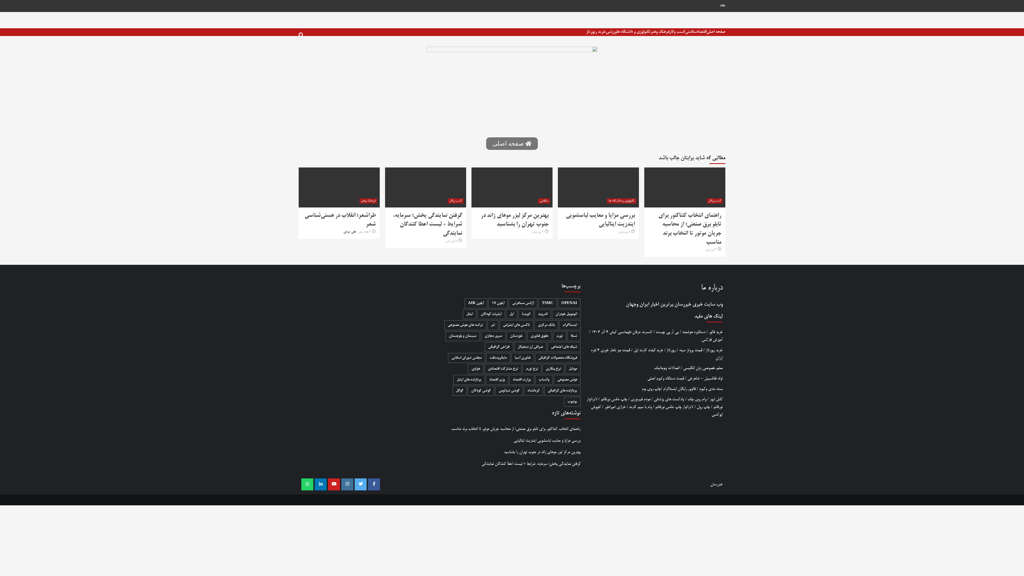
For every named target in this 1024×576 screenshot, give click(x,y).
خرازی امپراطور (615, 407)
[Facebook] (374, 484)
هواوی (475, 369)
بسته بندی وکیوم (711, 388)
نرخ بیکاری (553, 369)
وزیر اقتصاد (497, 380)
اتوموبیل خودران (566, 314)
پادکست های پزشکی (669, 399)
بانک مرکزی (546, 325)
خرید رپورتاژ (596, 32)
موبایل (573, 369)
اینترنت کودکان (491, 314)
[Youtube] (334, 484)
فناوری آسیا (522, 358)
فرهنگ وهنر (660, 32)
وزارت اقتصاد (522, 380)
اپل (512, 314)
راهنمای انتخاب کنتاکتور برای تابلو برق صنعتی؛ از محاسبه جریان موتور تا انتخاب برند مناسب (515, 428)
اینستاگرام (570, 325)
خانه (722, 6)
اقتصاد (701, 32)
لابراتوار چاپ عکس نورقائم (674, 407)
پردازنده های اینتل (469, 380)
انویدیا (526, 314)
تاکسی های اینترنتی (516, 325)
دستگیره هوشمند (693, 332)
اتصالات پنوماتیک (667, 368)
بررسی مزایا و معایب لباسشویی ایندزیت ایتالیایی (547, 440)
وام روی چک (696, 399)
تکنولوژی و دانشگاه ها (634, 32)
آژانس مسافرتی (523, 303)
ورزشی (611, 32)
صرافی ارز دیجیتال (530, 347)
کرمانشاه (533, 391)
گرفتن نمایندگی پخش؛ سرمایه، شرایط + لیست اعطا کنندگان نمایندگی (427, 225)
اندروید (542, 314)
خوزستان (516, 336)
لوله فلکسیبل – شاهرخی (705, 378)
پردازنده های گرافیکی (562, 391)
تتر (493, 325)
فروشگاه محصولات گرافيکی (557, 358)
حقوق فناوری (540, 336)
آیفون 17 (498, 303)
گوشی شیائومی (509, 391)
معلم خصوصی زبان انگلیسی (703, 368)
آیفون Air (476, 303)
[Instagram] (347, 484)
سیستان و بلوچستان (463, 336)
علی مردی (349, 232)
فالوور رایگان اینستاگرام (679, 388)
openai (569, 303)
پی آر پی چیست (667, 332)
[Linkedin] (321, 484)
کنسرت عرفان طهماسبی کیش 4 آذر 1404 (621, 332)
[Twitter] (361, 484)
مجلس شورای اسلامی (466, 358)
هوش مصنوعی (567, 380)
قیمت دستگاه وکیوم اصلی (665, 378)
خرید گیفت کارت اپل (648, 350)
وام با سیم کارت (640, 407)
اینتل (469, 314)
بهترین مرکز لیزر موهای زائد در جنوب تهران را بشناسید (542, 452)
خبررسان (682, 304)
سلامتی (691, 32)
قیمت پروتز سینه (690, 350)
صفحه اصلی (715, 32)
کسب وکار (677, 32)
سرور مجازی (493, 336)
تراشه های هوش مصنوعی (465, 325)
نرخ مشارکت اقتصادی (503, 369)
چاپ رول (703, 407)
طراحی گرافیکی (499, 347)
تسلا (574, 336)
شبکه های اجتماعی (564, 347)
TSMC (547, 303)
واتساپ (544, 380)
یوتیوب (572, 402)
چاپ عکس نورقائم (614, 399)
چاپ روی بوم (651, 388)
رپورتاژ (671, 350)
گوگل (459, 391)
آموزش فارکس (712, 339)
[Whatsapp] (307, 484)
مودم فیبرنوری (640, 399)
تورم (560, 336)
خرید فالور (716, 332)
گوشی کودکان (481, 391)
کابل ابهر (716, 399)
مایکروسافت (498, 358)
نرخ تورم (532, 369)
